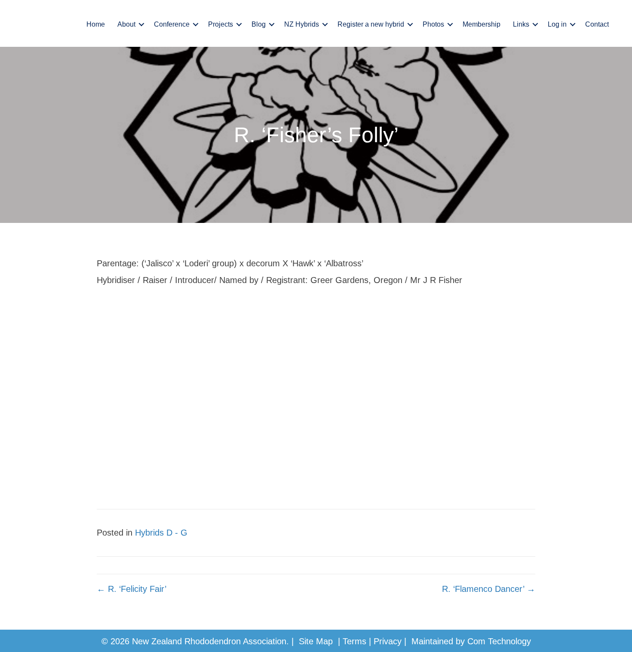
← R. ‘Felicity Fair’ (131, 589)
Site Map (316, 641)
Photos (433, 24)
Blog (259, 24)
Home (95, 24)
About (126, 24)
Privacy (388, 641)
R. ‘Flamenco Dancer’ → (488, 589)
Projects (220, 24)
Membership (481, 24)
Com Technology (499, 641)
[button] (141, 24)
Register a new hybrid (370, 24)
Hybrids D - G (161, 532)
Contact (597, 24)
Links (521, 24)
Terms (354, 641)
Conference (172, 24)
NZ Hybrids (301, 24)
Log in (557, 24)
